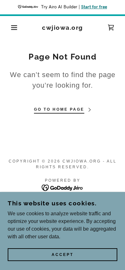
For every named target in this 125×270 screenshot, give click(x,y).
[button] (10, 27)
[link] (63, 27)
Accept (62, 254)
